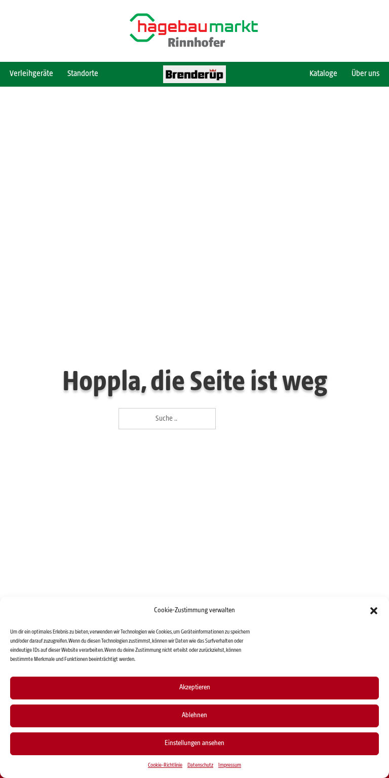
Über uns (365, 74)
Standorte (82, 74)
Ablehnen (194, 715)
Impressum (229, 765)
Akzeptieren (194, 687)
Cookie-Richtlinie (165, 765)
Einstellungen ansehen (194, 743)
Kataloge (323, 74)
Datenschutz (200, 765)
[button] (374, 611)
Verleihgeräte (31, 74)
